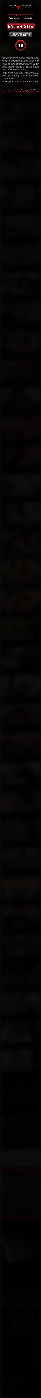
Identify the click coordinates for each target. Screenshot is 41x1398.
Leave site (20, 35)
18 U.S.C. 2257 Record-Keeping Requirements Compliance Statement (20, 92)
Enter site (20, 26)
